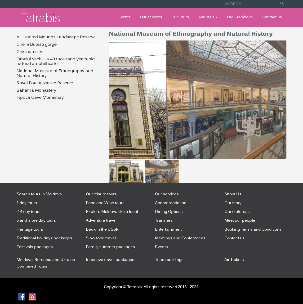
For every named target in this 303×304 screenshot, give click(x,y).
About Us (232, 194)
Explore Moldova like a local (112, 212)
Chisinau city (29, 52)
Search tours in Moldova (39, 194)
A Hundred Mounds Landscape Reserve (56, 37)
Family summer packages (110, 247)
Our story (232, 203)
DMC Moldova (240, 17)
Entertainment (168, 230)
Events (124, 17)
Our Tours (180, 17)
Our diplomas (237, 212)
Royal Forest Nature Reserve (45, 83)
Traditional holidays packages (44, 238)
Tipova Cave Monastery (40, 98)
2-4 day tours (28, 212)
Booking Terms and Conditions (252, 230)
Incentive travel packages (110, 260)
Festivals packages (35, 247)
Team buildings (169, 260)
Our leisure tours (101, 194)
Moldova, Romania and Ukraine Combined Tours (46, 263)
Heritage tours (30, 230)
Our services (151, 17)
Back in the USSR (102, 230)
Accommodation (170, 203)
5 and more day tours (36, 221)
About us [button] (206, 17)
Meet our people (239, 221)
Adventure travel (101, 221)
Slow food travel (101, 238)
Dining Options (169, 212)
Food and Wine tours (105, 203)
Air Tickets (234, 260)
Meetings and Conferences (180, 238)
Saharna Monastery (36, 91)
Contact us (272, 17)
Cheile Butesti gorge (37, 45)
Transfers (164, 221)
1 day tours (27, 203)
